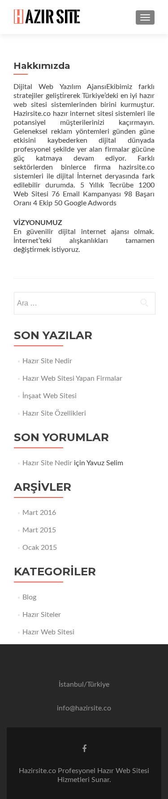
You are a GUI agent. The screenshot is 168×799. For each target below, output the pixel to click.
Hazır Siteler (41, 614)
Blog (29, 597)
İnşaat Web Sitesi (49, 396)
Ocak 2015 (39, 547)
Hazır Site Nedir (47, 361)
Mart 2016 (39, 512)
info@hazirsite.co (84, 708)
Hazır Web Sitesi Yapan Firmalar (72, 378)
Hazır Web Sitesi (48, 632)
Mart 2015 (39, 530)
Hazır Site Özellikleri (54, 413)
